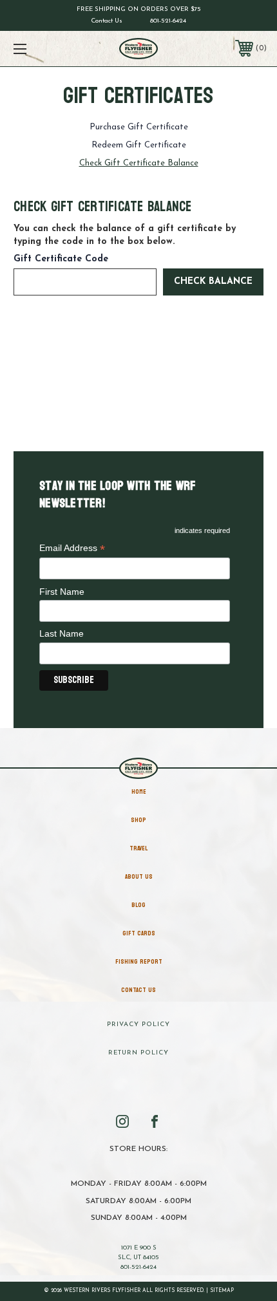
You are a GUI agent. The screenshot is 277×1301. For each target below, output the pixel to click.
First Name (61, 591)
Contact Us (106, 20)
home (138, 792)
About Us (139, 877)
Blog (138, 905)
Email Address (72, 549)
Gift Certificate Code (61, 259)
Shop (138, 820)
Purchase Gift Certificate (139, 127)
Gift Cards (138, 933)
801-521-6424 (168, 20)
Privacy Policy (138, 1024)
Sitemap (222, 1290)
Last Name (61, 633)
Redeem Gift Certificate (138, 145)
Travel (138, 848)
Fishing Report (138, 962)
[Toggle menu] (39, 48)
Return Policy (138, 1052)
